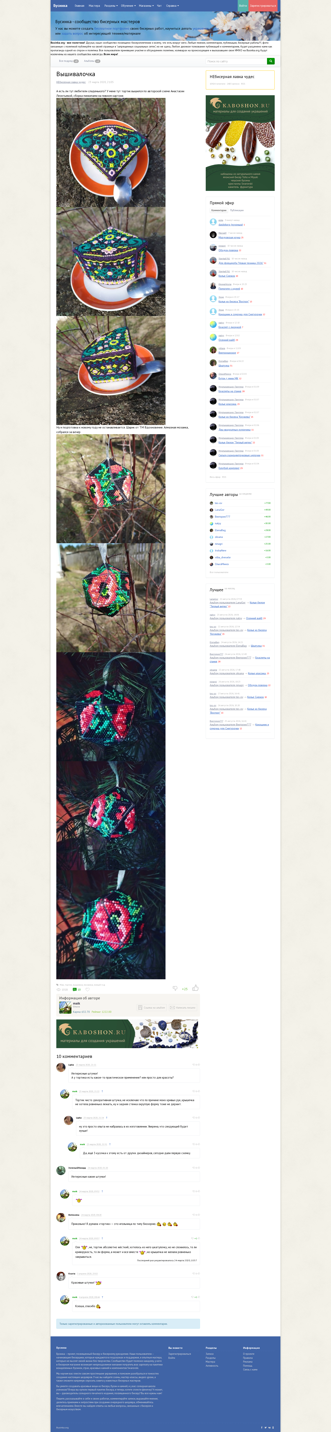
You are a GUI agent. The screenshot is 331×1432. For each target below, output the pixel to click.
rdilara (222, 348)
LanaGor (219, 509)
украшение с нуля (206, 28)
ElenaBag (223, 361)
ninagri (222, 245)
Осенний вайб (227, 340)
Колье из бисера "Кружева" (234, 416)
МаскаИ (222, 232)
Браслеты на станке (230, 391)
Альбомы (91, 61)
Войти (243, 5)
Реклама (247, 1361)
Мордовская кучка (229, 237)
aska (221, 220)
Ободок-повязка (228, 250)
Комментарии (218, 210)
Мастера (94, 5)
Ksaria (71, 1273)
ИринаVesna (225, 284)
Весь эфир (215, 476)
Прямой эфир (222, 202)
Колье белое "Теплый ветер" (235, 442)
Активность (212, 1365)
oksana (219, 537)
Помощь (247, 1365)
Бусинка (60, 5)
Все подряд (68, 61)
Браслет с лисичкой (230, 327)
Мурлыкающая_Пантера (231, 386)
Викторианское (227, 352)
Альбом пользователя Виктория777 (230, 657)
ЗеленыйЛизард (77, 1167)
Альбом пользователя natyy (226, 618)
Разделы (211, 1358)
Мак (62, 984)
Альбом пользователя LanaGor (228, 602)
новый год (99, 984)
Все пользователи (219, 572)
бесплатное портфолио (111, 28)
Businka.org (62, 1427)
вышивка (78, 984)
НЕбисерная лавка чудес (71, 82)
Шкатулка (224, 365)
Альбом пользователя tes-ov (226, 630)
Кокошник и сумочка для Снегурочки (240, 314)
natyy (221, 322)
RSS (243, 83)
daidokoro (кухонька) (231, 224)
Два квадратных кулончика (235, 429)
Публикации (237, 210)
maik (76, 1003)
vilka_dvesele (223, 557)
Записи (210, 1353)
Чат (159, 5)
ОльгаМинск (225, 373)
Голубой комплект (229, 468)
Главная (79, 5)
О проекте (248, 1353)
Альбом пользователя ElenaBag (228, 645)
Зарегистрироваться (263, 5)
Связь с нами (250, 1369)
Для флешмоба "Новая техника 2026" (241, 263)
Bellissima (73, 1214)
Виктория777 (222, 516)
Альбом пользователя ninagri (227, 685)
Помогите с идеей (229, 288)
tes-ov (218, 503)
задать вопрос (72, 33)
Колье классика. (228, 404)
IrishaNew (220, 550)
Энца (221, 297)
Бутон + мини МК (228, 378)
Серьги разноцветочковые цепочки (239, 455)
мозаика (88, 984)
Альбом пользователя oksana (227, 673)
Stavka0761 (224, 258)
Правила (248, 1358)
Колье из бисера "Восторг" (234, 301)
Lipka (71, 1064)
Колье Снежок (227, 276)
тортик (68, 984)
